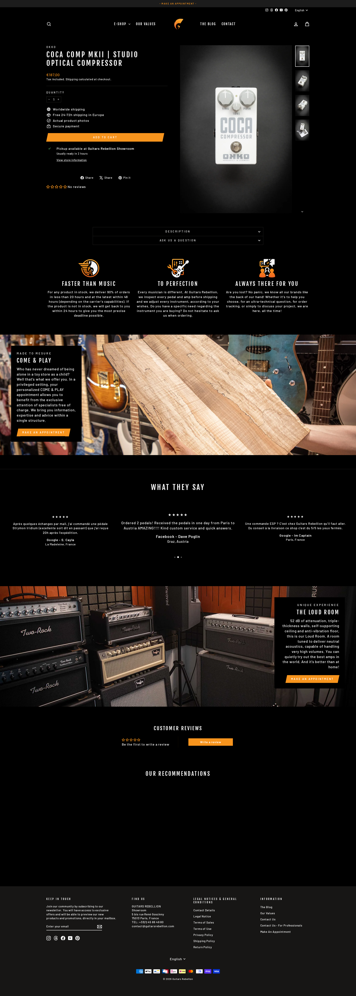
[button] (56, 187)
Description (178, 231)
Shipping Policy (204, 941)
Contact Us (268, 919)
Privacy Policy (203, 934)
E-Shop (121, 24)
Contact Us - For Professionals (281, 925)
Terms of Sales (203, 922)
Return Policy (202, 947)
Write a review (210, 742)
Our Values (146, 24)
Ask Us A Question (178, 240)
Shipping (72, 79)
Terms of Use (202, 928)
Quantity (55, 92)
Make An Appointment (275, 931)
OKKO (51, 47)
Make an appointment (43, 432)
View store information (72, 160)
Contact (229, 24)
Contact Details (204, 910)
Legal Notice (202, 916)
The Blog (208, 24)
